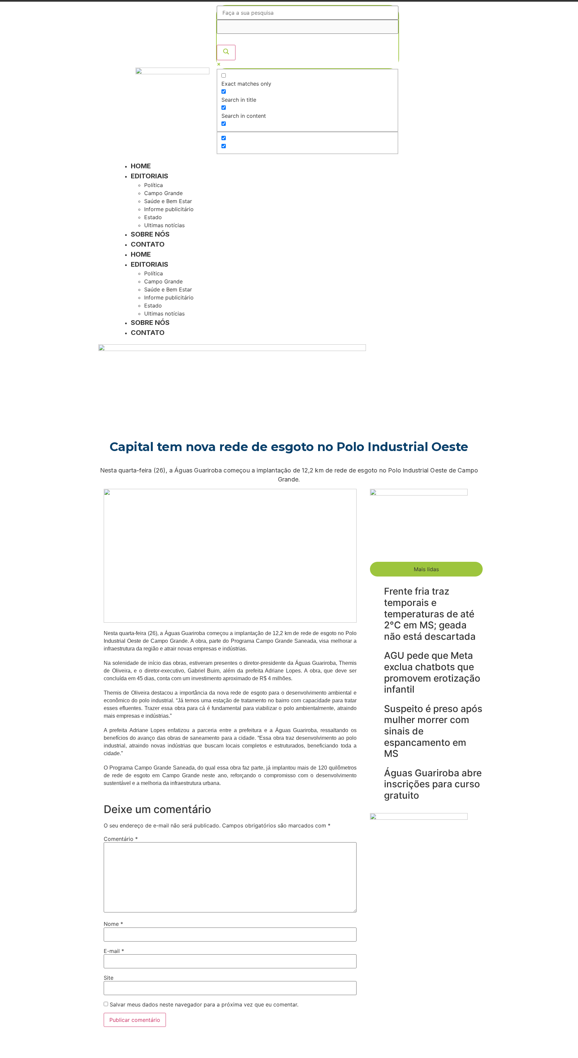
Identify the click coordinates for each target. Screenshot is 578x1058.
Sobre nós (150, 234)
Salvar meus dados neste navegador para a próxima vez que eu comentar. (204, 1004)
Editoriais (149, 176)
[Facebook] (414, 78)
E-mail (114, 951)
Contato (148, 244)
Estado (153, 217)
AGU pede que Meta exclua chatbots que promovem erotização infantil (432, 672)
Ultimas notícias (164, 225)
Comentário (121, 839)
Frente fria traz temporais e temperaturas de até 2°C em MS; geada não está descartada (430, 614)
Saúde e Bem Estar (168, 201)
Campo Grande (163, 193)
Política (153, 185)
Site (108, 977)
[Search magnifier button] (226, 52)
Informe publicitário (169, 209)
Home (141, 166)
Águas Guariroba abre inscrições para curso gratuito (433, 784)
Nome (113, 924)
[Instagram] (434, 78)
